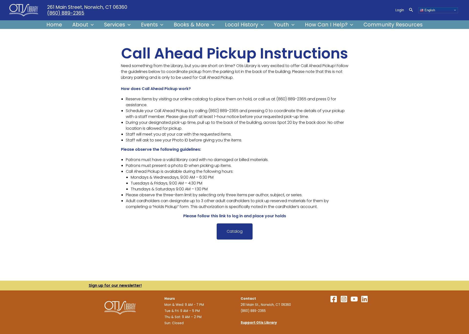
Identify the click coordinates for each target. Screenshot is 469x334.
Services (114, 24)
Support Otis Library (259, 322)
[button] (411, 10)
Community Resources (393, 24)
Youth (281, 24)
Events (149, 24)
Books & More (191, 24)
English (429, 10)
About (80, 24)
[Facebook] (333, 299)
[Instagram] (344, 299)
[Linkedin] (364, 299)
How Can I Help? (326, 24)
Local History (241, 24)
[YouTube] (354, 299)
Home (54, 24)
